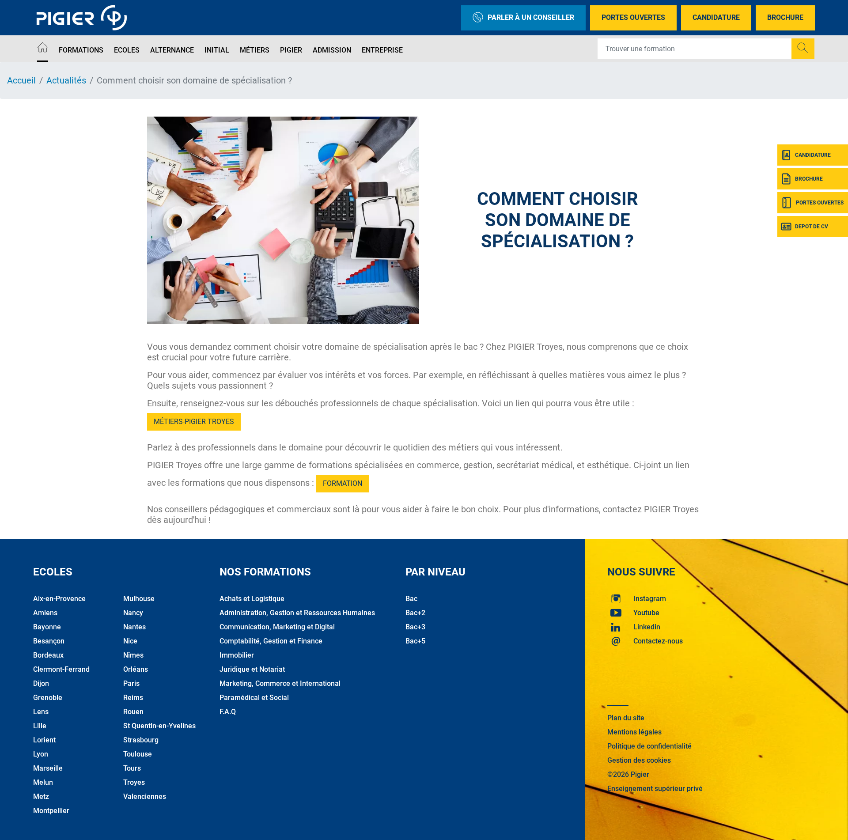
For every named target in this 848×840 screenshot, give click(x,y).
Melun (43, 782)
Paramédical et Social (254, 697)
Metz (41, 796)
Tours (132, 768)
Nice (130, 641)
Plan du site (625, 718)
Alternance (172, 50)
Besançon (48, 641)
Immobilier (237, 655)
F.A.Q (228, 712)
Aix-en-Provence (59, 598)
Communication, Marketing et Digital (277, 627)
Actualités (66, 80)
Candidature (716, 17)
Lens (41, 712)
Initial (216, 50)
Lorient (44, 740)
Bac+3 (415, 627)
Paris (131, 683)
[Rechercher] (802, 48)
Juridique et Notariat (252, 669)
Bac (411, 598)
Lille (39, 726)
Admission (332, 50)
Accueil (21, 80)
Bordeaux (48, 655)
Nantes (134, 627)
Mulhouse (139, 598)
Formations (81, 50)
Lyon (40, 754)
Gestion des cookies (639, 760)
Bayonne (47, 627)
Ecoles (127, 50)
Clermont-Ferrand (61, 669)
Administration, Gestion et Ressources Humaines (297, 613)
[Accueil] (43, 48)
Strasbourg (141, 740)
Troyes (134, 782)
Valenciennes (144, 796)
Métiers (254, 50)
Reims (133, 697)
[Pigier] (84, 17)
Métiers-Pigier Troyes (194, 421)
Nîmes (133, 655)
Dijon (41, 683)
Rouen (133, 712)
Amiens (45, 613)
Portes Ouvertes (633, 17)
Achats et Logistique (252, 598)
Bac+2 (415, 613)
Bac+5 (415, 641)
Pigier (291, 50)
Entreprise (382, 50)
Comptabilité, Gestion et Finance (271, 641)
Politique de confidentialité (649, 746)
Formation (342, 483)
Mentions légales (634, 732)
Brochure (785, 17)
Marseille (48, 768)
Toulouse (137, 754)
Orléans (135, 669)
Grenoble (47, 697)
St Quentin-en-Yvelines (159, 726)
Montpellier (51, 810)
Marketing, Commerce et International (280, 683)
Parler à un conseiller (531, 17)
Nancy (133, 613)
